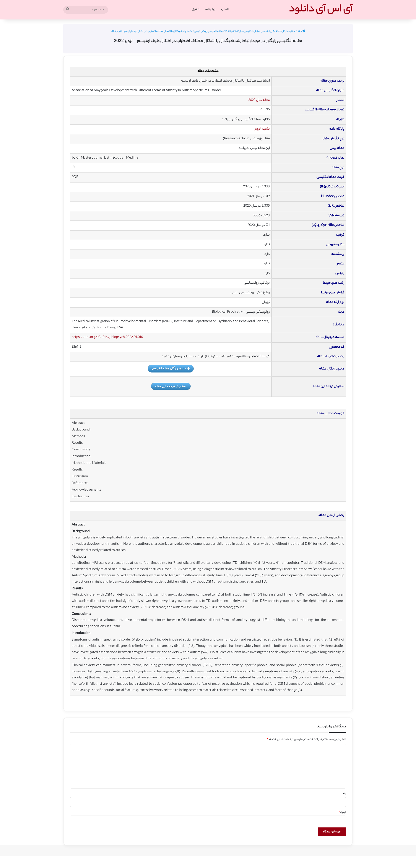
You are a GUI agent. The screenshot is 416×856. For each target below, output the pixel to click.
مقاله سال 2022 (259, 100)
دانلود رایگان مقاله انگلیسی (168, 368)
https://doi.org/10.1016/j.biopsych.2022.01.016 (107, 337)
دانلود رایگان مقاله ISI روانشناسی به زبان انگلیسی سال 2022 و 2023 (260, 31)
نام (343, 794)
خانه (300, 31)
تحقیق (195, 9)
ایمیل (342, 812)
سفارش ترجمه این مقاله (170, 386)
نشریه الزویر (262, 129)
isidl (226, 9)
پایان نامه (210, 9)
